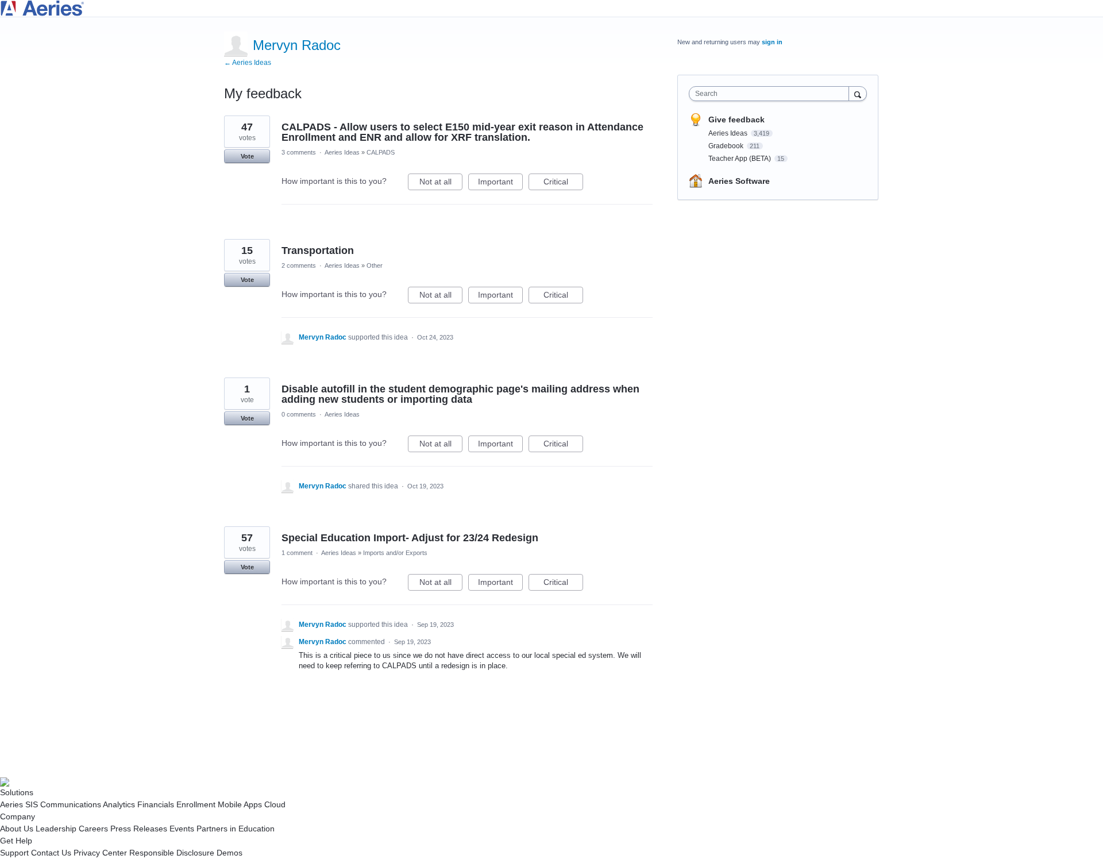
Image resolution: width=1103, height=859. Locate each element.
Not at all (440, 183)
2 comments (298, 265)
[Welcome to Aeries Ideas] (551, 8)
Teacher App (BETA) (740, 159)
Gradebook (726, 146)
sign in (772, 41)
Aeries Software (739, 181)
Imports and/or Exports (395, 552)
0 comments (298, 414)
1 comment (297, 552)
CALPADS (381, 152)
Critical (563, 183)
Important (500, 183)
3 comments (298, 152)
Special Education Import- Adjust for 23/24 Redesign (409, 538)
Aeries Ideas (342, 152)
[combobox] (772, 94)
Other (375, 265)
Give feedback (736, 119)
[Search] (858, 93)
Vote (247, 156)
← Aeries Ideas (247, 63)
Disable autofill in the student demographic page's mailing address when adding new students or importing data (460, 394)
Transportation (317, 250)
